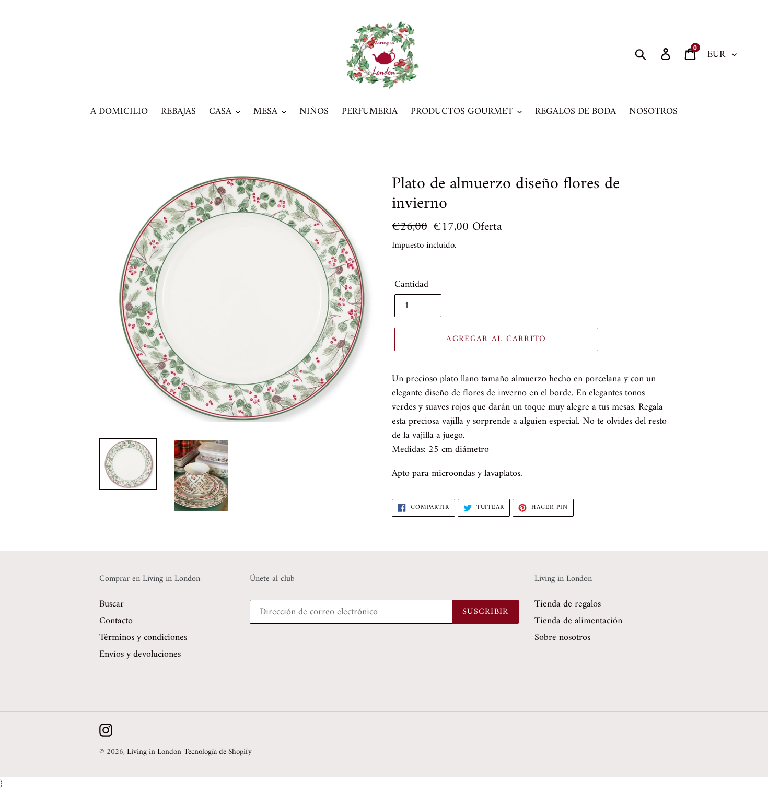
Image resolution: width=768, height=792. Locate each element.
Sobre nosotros (562, 638)
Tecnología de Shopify (218, 752)
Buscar (111, 604)
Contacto (116, 621)
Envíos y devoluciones (140, 654)
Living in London (154, 752)
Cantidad (411, 284)
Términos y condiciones (143, 638)
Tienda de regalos (567, 604)
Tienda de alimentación (578, 621)
